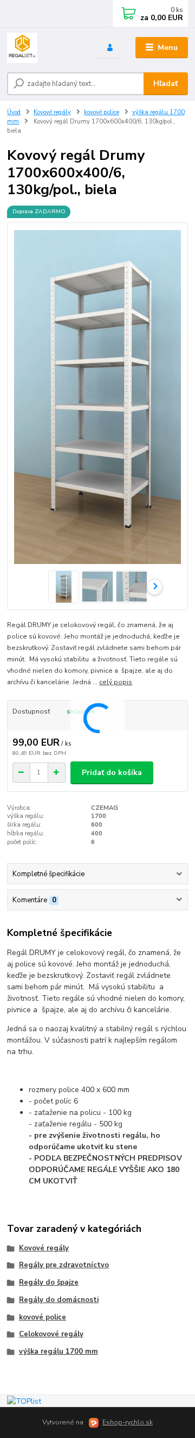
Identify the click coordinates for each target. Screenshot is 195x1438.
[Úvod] (44, 48)
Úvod (14, 112)
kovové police (101, 112)
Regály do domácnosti (59, 1300)
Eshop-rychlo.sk (127, 1422)
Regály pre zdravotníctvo (64, 1265)
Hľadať (165, 83)
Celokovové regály (51, 1334)
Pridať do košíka (112, 772)
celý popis (115, 682)
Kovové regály (52, 112)
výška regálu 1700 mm (58, 1351)
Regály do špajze (49, 1282)
